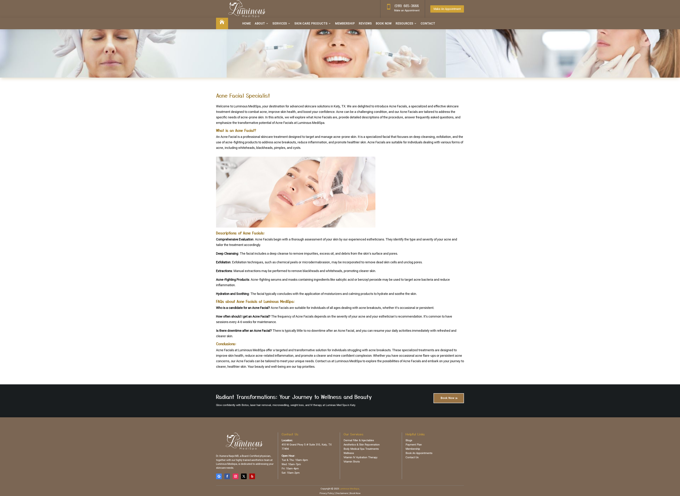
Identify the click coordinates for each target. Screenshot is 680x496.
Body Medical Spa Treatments (361, 448)
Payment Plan (414, 444)
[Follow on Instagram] (235, 476)
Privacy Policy (327, 493)
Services (280, 23)
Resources (404, 23)
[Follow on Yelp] (252, 476)
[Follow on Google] (219, 476)
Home (246, 23)
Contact (428, 23)
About (260, 23)
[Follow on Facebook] (227, 476)
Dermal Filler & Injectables (359, 440)
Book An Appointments (419, 453)
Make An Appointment (447, 9)
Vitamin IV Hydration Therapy (361, 457)
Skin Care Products (311, 23)
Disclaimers (341, 493)
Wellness (349, 453)
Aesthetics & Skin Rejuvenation (362, 444)
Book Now (384, 23)
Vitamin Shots (352, 461)
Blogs (409, 440)
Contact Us (412, 457)
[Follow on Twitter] (244, 476)
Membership (345, 23)
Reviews (365, 23)
